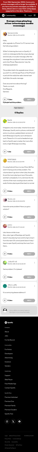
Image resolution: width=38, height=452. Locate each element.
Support (7, 375)
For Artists (8, 349)
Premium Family (10, 405)
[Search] (25, 15)
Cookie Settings (17, 439)
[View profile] (5, 34)
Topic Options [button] (18, 108)
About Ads (7, 442)
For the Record (10, 340)
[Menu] (34, 15)
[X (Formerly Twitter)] (13, 421)
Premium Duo (9, 401)
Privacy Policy (8, 439)
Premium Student (11, 410)
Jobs (6, 336)
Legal (6, 436)
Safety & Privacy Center (14, 436)
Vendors (8, 366)
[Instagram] (7, 421)
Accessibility (15, 442)
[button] (34, 34)
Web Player (9, 379)
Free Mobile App (10, 384)
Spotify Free (9, 414)
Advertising (9, 358)
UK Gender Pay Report (10, 448)
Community (10, 15)
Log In (30, 15)
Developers (9, 353)
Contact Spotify (10, 388)
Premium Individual (11, 397)
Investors (8, 362)
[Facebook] (19, 421)
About (7, 332)
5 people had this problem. (12, 102)
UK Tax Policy (19, 445)
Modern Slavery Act (9, 445)
